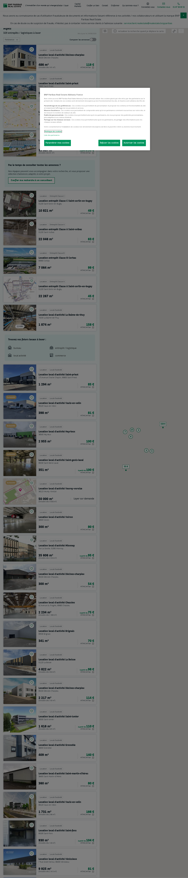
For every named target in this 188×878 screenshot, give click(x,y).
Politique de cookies (53, 131)
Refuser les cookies (109, 143)
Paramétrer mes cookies (58, 143)
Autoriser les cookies (134, 143)
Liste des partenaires (51, 135)
